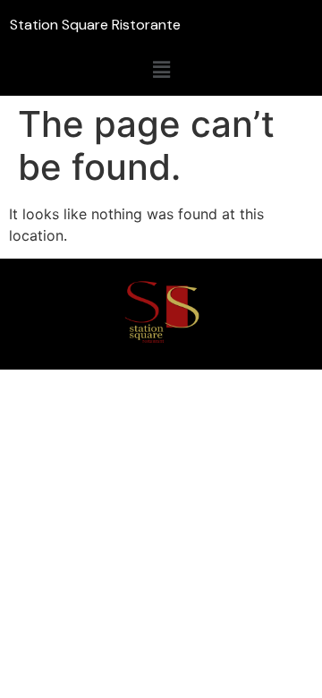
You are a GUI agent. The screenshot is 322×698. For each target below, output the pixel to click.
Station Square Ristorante (95, 24)
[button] (161, 69)
